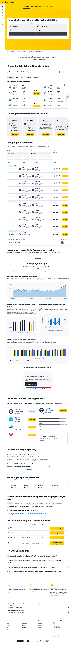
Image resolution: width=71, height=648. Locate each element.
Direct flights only (38, 22)
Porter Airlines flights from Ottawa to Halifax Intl (16, 514)
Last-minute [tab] (28, 77)
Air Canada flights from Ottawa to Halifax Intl (37, 514)
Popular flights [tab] (49, 506)
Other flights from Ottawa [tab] (38, 506)
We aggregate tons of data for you (16, 610)
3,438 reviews (18, 429)
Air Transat (17, 417)
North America (13, 51)
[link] (15, 134)
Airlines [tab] (30, 271)
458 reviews (17, 413)
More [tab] (61, 271)
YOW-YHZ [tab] (38, 257)
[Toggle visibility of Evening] (29, 360)
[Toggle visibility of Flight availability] (50, 330)
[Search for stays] (2, 9)
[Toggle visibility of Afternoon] (23, 360)
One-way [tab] (36, 77)
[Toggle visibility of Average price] (58, 330)
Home (8, 51)
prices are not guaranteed (35, 603)
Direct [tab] (22, 77)
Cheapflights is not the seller (15, 607)
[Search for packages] (2, 15)
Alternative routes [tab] (19, 503)
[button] (2, 2)
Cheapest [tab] (11, 77)
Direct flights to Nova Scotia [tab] (43, 503)
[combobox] (26, 23)
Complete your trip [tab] (30, 503)
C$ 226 (52, 20)
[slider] (69, 154)
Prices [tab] (14, 271)
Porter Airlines (18, 409)
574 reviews (17, 421)
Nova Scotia (24, 51)
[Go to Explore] (2, 18)
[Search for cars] (2, 12)
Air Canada (17, 432)
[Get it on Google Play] (57, 623)
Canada (19, 51)
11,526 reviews (18, 437)
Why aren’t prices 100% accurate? (16, 612)
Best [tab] (17, 77)
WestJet (16, 425)
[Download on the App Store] (57, 627)
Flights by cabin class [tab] (57, 503)
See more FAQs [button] (28, 469)
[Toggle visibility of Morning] (12, 360)
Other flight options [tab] (24, 506)
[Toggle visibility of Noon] (17, 360)
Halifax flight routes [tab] (13, 506)
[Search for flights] (2, 6)
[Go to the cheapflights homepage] (10, 2)
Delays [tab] (45, 271)
